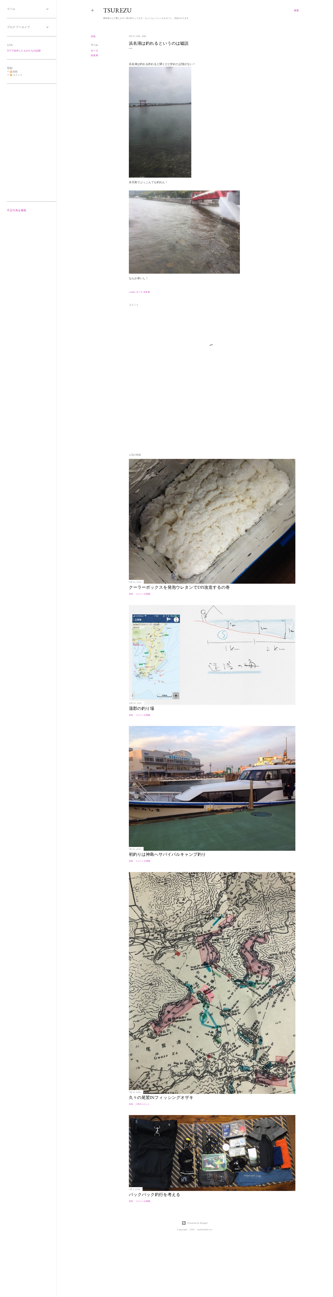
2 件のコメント (143, 1104)
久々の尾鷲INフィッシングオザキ (161, 1097)
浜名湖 (94, 55)
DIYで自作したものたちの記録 (24, 50)
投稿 (15, 71)
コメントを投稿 (143, 594)
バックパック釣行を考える (154, 1194)
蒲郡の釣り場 (141, 708)
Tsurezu (117, 10)
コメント (17, 74)
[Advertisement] (212, 420)
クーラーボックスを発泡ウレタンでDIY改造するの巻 (179, 587)
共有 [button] (93, 36)
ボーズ (94, 50)
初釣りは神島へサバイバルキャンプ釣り (167, 854)
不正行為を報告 (16, 210)
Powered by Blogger (197, 1223)
